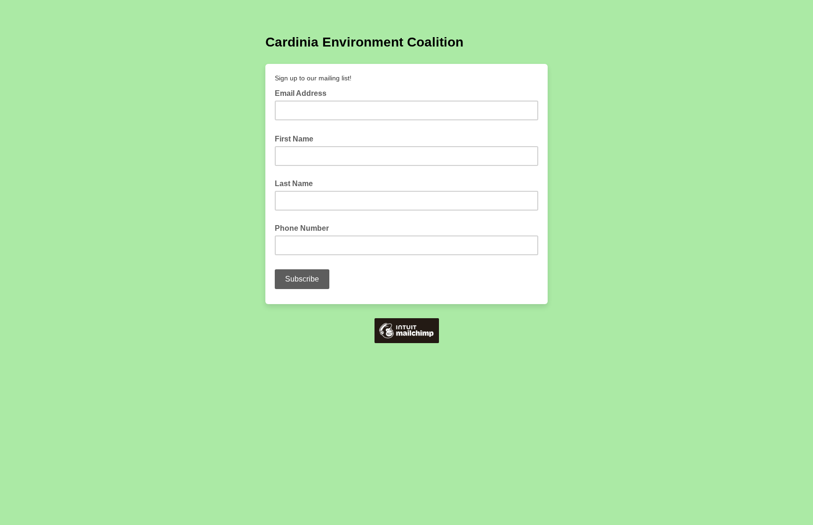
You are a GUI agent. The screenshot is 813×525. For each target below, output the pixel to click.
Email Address (303, 92)
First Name (297, 138)
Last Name (294, 184)
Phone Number (302, 228)
